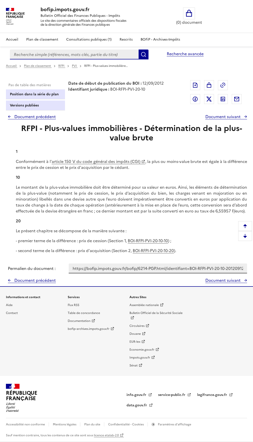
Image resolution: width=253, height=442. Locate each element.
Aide (9, 305)
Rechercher (143, 54)
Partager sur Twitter (209, 99)
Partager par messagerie (237, 99)
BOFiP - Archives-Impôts (160, 39)
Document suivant (223, 117)
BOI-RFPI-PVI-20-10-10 (148, 241)
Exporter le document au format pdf (195, 85)
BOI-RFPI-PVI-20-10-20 (153, 251)
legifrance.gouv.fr (212, 394)
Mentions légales (65, 424)
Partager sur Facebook (195, 99)
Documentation (79, 321)
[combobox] (74, 54)
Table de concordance (84, 313)
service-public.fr (172, 394)
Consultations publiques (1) (89, 39)
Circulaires (137, 326)
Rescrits (126, 39)
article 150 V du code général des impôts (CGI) (96, 161)
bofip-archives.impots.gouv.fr (88, 329)
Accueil (12, 39)
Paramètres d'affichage (174, 424)
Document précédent (34, 117)
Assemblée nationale (144, 305)
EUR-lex (134, 341)
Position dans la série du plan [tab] (34, 94)
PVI (75, 66)
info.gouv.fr (136, 394)
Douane (135, 334)
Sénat (133, 365)
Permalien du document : (32, 268)
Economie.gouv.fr (141, 349)
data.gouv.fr (137, 405)
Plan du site (92, 424)
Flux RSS (73, 305)
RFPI (61, 66)
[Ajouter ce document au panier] (209, 85)
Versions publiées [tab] (24, 105)
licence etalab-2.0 (106, 435)
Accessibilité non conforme (26, 424)
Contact (12, 313)
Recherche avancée (185, 54)
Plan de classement (42, 39)
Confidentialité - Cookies (126, 424)
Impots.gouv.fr (139, 357)
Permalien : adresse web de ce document (223, 85)
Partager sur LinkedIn (223, 99)
